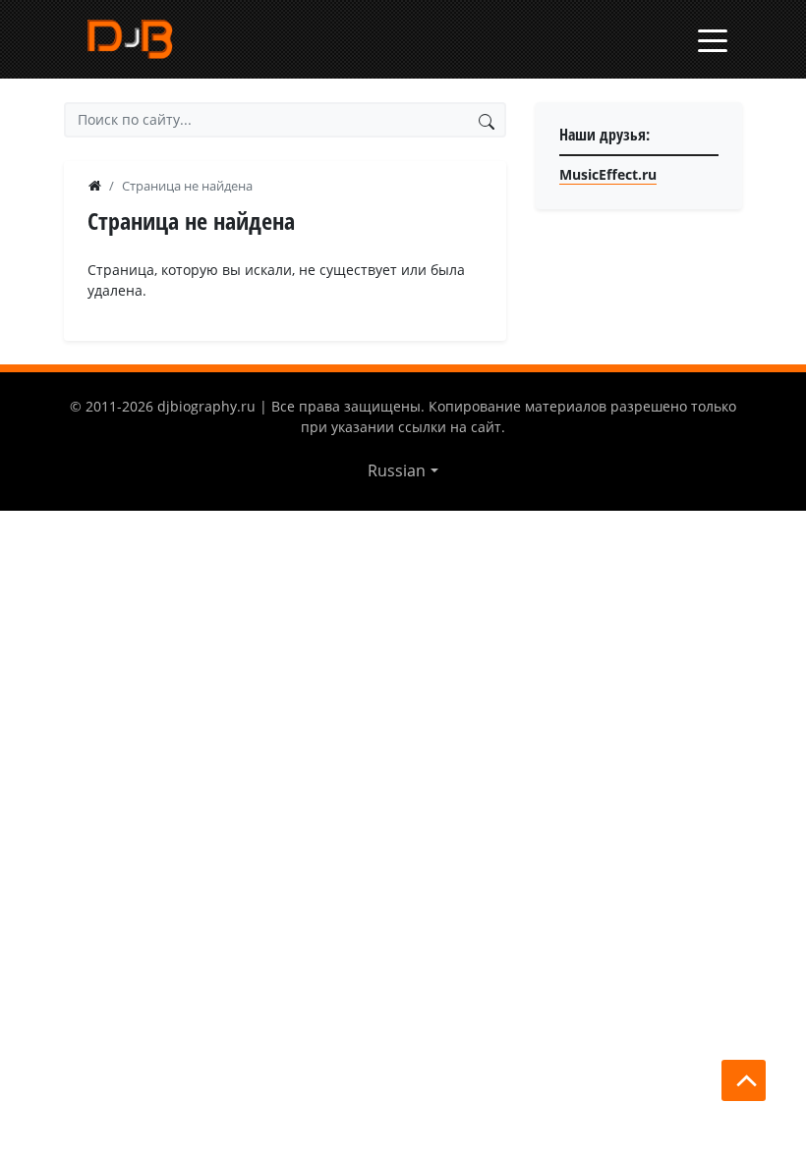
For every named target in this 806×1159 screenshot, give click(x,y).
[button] (402, 470)
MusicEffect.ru (608, 174)
